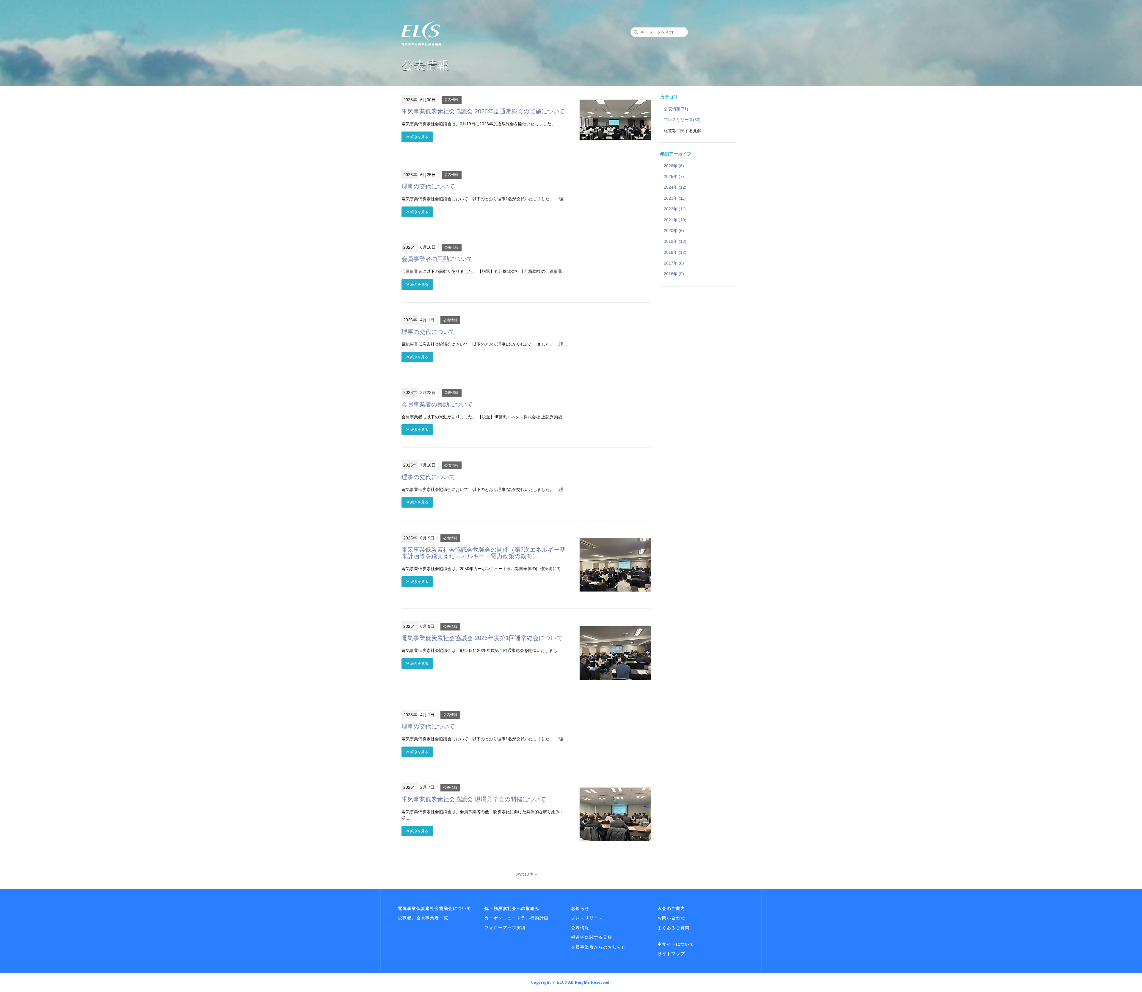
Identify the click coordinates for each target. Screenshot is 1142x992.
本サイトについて (676, 944)
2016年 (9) (674, 273)
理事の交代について (428, 186)
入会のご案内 (671, 908)
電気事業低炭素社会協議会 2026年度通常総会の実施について (483, 111)
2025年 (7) (674, 176)
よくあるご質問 (674, 927)
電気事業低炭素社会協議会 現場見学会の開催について (473, 799)
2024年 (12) (675, 187)
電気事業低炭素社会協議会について (434, 908)
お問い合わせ (671, 918)
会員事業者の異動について (437, 259)
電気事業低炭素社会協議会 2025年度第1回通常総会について (481, 638)
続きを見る (419, 137)
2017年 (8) (674, 263)
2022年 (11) (675, 208)
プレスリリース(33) (682, 119)
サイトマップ (671, 953)
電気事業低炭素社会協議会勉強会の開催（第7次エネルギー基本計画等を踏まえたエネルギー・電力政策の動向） (483, 552)
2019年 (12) (675, 241)
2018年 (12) (675, 252)
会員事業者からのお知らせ (598, 947)
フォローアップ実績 (505, 927)
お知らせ (580, 908)
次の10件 (524, 874)
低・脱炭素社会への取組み (511, 908)
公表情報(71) (676, 109)
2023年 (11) (675, 198)
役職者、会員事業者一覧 (423, 918)
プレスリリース (587, 918)
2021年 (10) (675, 220)
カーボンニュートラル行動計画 (516, 918)
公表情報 (451, 100)
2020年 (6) (674, 230)
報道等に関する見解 (591, 937)
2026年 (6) (674, 165)
